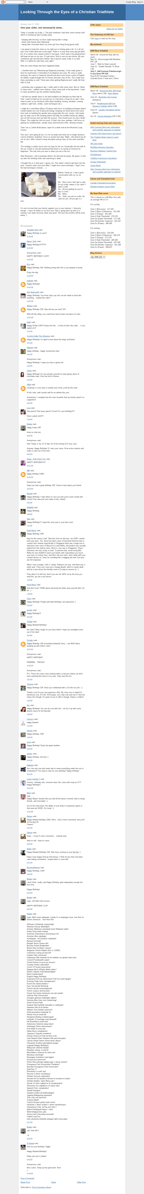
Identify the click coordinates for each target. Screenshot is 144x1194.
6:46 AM (29, 514)
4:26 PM (29, 366)
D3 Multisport (95, 155)
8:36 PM (29, 435)
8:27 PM (29, 1122)
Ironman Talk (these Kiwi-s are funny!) (105, 134)
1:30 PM (29, 737)
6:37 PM (29, 862)
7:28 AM (29, 593)
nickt (29, 742)
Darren (29, 816)
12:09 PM (30, 275)
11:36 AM (30, 1173)
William (30, 306)
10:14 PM (30, 788)
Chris (29, 599)
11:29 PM (30, 477)
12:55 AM (30, 488)
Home (53, 1182)
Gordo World (95, 166)
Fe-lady (30, 640)
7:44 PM (29, 419)
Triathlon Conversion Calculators (103, 158)
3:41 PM (29, 342)
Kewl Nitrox (31, 530)
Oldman (30, 348)
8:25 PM (29, 909)
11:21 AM (30, 649)
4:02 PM (29, 354)
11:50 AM (30, 248)
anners (29, 754)
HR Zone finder (96, 144)
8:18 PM (29, 874)
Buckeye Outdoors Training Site (103, 151)
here (56, 54)
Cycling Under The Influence (38, 336)
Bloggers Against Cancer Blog (102, 187)
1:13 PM (29, 725)
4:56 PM (29, 760)
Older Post (81, 1182)
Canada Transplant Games (109, 110)
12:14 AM (30, 811)
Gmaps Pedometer (98, 162)
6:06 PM (29, 844)
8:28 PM (29, 1138)
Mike (29, 793)
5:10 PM (29, 379)
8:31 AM (29, 605)
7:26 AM (29, 580)
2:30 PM (29, 827)
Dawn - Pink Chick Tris (36, 459)
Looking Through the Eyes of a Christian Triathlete (67, 12)
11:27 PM (30, 465)
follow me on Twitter (115, 29)
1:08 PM (29, 700)
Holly (29, 322)
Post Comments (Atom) (41, 1187)
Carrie (29, 371)
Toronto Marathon (105, 116)
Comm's (30, 719)
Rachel (29, 494)
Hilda (29, 384)
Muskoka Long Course (108, 97)
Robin (29, 849)
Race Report (113, 93)
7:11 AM (29, 525)
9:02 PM (29, 454)
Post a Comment (27, 1178)
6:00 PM (29, 1159)
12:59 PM (30, 665)
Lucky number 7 (33, 779)
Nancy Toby (32, 241)
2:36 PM (29, 748)
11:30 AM (30, 236)
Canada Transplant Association (103, 183)
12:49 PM (30, 301)
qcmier (29, 610)
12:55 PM (30, 317)
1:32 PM (29, 331)
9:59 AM (29, 635)
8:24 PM (29, 892)
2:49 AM (29, 502)
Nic (28, 705)
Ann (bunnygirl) (33, 292)
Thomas (30, 684)
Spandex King (32, 230)
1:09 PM (29, 714)
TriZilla (29, 622)
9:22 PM (29, 774)
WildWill (30, 507)
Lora (28, 408)
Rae (28, 519)
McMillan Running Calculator (102, 147)
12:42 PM (30, 287)
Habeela (30, 765)
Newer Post (25, 1182)
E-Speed (30, 1143)
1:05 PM (29, 679)
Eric (28, 264)
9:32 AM (29, 616)
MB (28, 471)
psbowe (30, 281)
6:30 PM (29, 403)
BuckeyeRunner (33, 868)
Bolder (29, 424)
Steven (30, 731)
